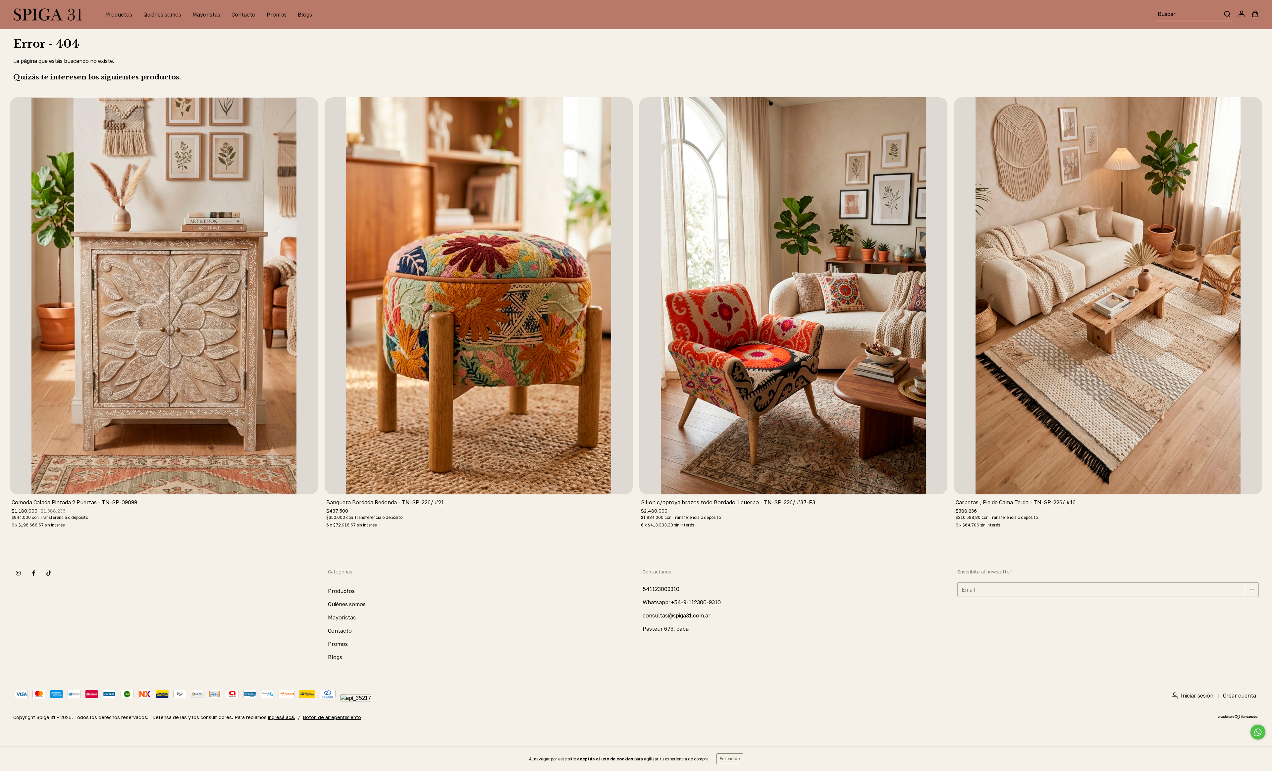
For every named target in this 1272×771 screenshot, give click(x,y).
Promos (277, 14)
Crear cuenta (1239, 695)
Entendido (730, 758)
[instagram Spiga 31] (18, 573)
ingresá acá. (281, 717)
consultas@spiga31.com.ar (677, 615)
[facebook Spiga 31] (33, 573)
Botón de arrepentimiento (332, 717)
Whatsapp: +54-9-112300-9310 (682, 602)
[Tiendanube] (1238, 717)
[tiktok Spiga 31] (49, 573)
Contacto (243, 14)
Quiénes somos (162, 14)
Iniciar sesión (1197, 695)
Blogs (305, 14)
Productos (118, 14)
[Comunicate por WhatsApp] (1257, 732)
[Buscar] (1226, 14)
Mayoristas (206, 14)
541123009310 (661, 589)
